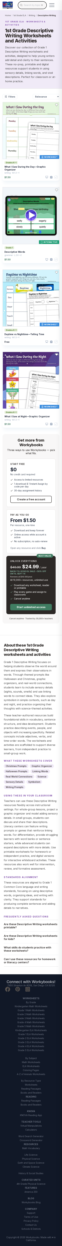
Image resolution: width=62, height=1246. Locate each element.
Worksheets (31, 1084)
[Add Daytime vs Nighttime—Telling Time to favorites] (56, 272)
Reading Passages (31, 1088)
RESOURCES (31, 1144)
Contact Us (31, 1224)
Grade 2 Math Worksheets (31, 1014)
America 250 (31, 1191)
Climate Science (31, 1166)
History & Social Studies (31, 1173)
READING (31, 1096)
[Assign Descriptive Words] (51, 259)
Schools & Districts (31, 1228)
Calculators (31, 1129)
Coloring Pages (31, 1070)
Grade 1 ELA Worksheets (31, 1034)
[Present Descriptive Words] (46, 259)
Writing (32, 15)
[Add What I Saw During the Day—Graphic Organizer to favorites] (56, 104)
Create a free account (31, 499)
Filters (11, 96)
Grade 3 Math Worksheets (31, 1018)
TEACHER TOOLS (31, 1121)
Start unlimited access (31, 607)
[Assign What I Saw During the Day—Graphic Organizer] (51, 177)
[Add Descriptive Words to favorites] (56, 190)
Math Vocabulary (31, 1148)
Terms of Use (31, 1217)
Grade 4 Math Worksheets (31, 1022)
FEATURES (31, 1187)
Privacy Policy (31, 1220)
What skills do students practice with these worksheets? (27, 949)
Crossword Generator (31, 1140)
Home (8, 15)
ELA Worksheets (31, 1066)
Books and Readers (31, 1092)
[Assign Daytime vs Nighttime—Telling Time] (51, 341)
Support (31, 1213)
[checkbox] (56, 177)
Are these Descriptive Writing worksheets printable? (30, 926)
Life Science (31, 1154)
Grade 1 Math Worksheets (31, 1010)
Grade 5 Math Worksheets (31, 1026)
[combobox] (32, 5)
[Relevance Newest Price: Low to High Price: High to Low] (46, 96)
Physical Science (31, 1158)
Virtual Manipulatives (31, 1125)
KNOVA (31, 1111)
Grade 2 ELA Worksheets (31, 1038)
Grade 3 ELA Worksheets (31, 1042)
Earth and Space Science (31, 1162)
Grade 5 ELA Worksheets (31, 1050)
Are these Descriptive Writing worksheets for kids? (30, 937)
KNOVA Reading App (31, 1115)
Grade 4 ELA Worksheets (31, 1046)
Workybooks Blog (31, 1202)
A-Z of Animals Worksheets (31, 1074)
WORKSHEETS (31, 998)
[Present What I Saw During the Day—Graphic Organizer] (46, 177)
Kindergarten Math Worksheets (31, 1006)
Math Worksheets (31, 1062)
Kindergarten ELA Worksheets (31, 1030)
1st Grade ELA (19, 15)
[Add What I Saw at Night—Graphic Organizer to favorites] (56, 354)
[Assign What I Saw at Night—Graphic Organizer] (51, 424)
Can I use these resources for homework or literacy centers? (29, 961)
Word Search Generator (31, 1136)
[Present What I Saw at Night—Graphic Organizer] (46, 424)
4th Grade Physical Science (31, 1183)
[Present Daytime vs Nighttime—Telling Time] (46, 341)
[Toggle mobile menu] (51, 5)
